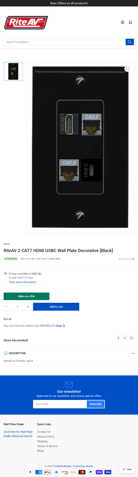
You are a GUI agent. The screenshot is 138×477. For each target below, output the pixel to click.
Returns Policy (45, 436)
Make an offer (27, 297)
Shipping (42, 441)
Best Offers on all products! (69, 3)
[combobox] (69, 42)
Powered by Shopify (83, 466)
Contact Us (44, 431)
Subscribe (96, 404)
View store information (22, 282)
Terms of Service (47, 446)
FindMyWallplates (62, 466)
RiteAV (7, 244)
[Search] (130, 42)
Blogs (40, 450)
